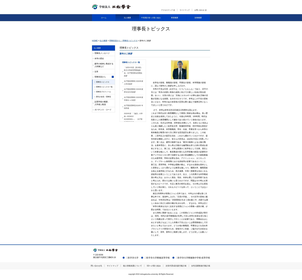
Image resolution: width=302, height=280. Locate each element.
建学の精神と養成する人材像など (103, 65)
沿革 (96, 72)
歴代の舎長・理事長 (103, 97)
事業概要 (174, 18)
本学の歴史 (99, 59)
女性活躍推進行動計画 (200, 266)
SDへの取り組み (154, 266)
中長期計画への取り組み (151, 18)
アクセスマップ (167, 10)
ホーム (103, 18)
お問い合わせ (199, 10)
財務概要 (198, 18)
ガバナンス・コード (102, 110)
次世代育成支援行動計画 (176, 266)
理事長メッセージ (102, 53)
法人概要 (127, 18)
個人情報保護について (132, 266)
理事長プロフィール (103, 92)
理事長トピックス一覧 (104, 87)
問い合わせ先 (96, 266)
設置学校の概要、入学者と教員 (102, 103)
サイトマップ (185, 10)
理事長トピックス (102, 82)
